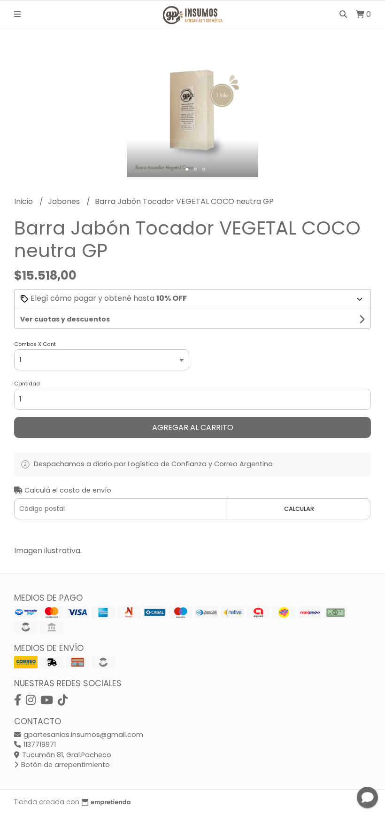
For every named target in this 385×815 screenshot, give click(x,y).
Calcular (299, 509)
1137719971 (39, 744)
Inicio (24, 201)
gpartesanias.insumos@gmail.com (82, 734)
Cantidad (27, 383)
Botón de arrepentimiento (64, 764)
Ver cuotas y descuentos (65, 319)
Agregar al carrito (192, 427)
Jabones (65, 201)
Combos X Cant (35, 344)
